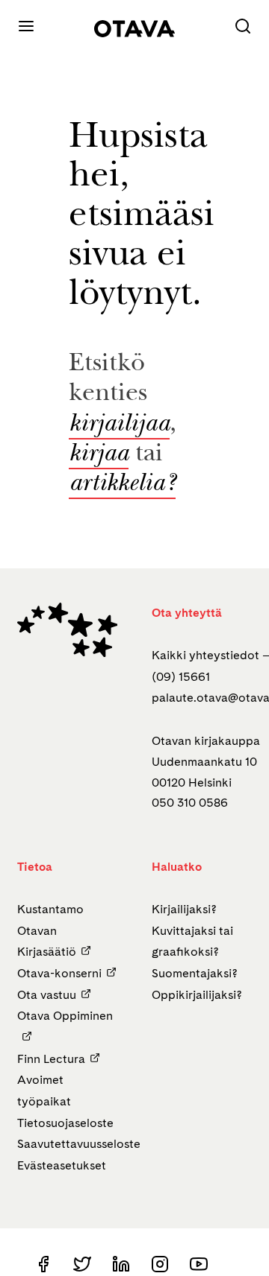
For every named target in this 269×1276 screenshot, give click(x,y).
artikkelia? (122, 485)
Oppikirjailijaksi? (197, 995)
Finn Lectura (51, 1059)
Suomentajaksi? (195, 973)
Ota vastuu (46, 995)
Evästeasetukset (61, 1165)
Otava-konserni (59, 973)
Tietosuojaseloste (65, 1123)
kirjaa (99, 455)
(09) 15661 (181, 677)
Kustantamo (50, 909)
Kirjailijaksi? (184, 909)
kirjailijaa (119, 425)
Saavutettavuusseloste (78, 1144)
